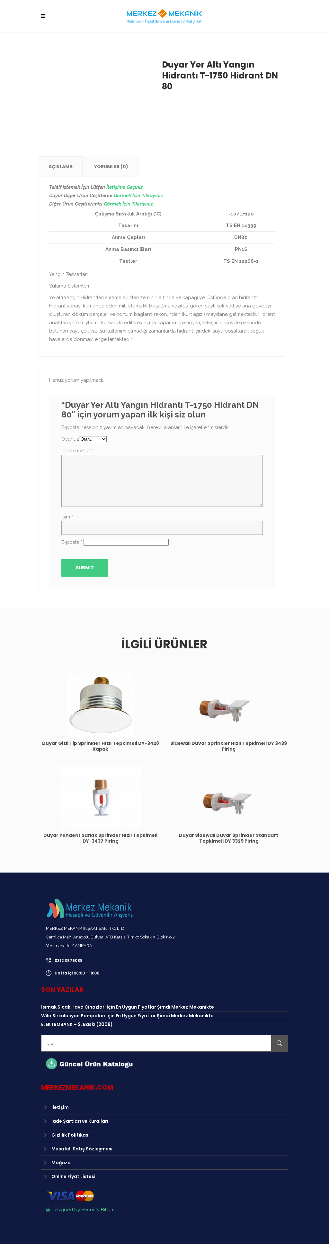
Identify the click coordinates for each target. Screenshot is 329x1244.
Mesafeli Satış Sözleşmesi (81, 1149)
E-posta (71, 542)
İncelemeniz (76, 450)
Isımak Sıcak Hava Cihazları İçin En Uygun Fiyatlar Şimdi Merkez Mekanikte (127, 1007)
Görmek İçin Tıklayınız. (139, 195)
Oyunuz (70, 439)
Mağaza (61, 1162)
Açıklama (61, 166)
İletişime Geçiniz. (125, 187)
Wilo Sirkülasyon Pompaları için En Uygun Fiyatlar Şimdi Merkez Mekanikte (127, 1015)
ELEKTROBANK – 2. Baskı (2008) (77, 1024)
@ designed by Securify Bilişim (80, 1209)
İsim (67, 517)
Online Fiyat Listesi (73, 1176)
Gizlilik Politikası (70, 1135)
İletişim (60, 1107)
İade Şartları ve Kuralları (79, 1121)
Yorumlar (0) (111, 166)
